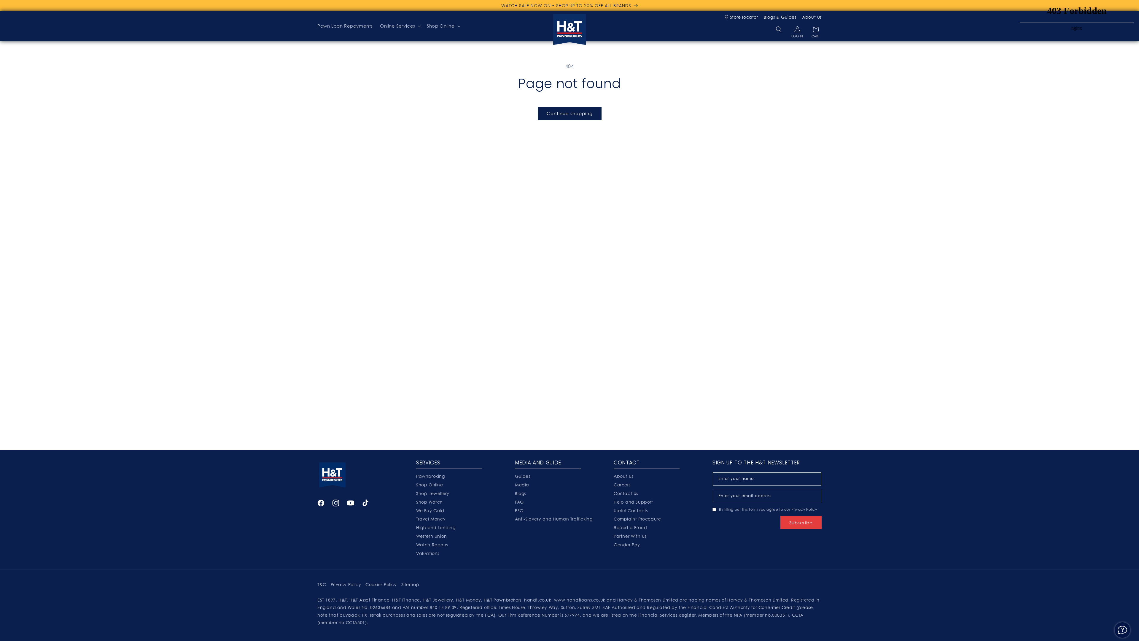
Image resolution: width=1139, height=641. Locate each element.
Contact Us (626, 493)
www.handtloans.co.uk (580, 599)
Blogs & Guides (780, 17)
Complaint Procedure (637, 518)
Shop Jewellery (432, 493)
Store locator (744, 17)
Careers (622, 484)
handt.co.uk (537, 599)
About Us (812, 17)
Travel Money (431, 518)
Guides (522, 476)
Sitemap (410, 584)
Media (522, 484)
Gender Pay (627, 544)
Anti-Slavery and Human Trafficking (553, 518)
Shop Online (441, 25)
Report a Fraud (630, 527)
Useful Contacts (631, 510)
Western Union (431, 536)
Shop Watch (429, 501)
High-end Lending (436, 527)
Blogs (520, 493)
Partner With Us (630, 536)
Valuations (427, 553)
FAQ (519, 501)
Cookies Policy (381, 584)
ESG (519, 510)
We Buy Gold (430, 510)
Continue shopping (570, 113)
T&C (321, 584)
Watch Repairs (432, 544)
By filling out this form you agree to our (768, 509)
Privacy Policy (804, 509)
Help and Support (633, 501)
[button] (399, 26)
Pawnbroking (430, 476)
